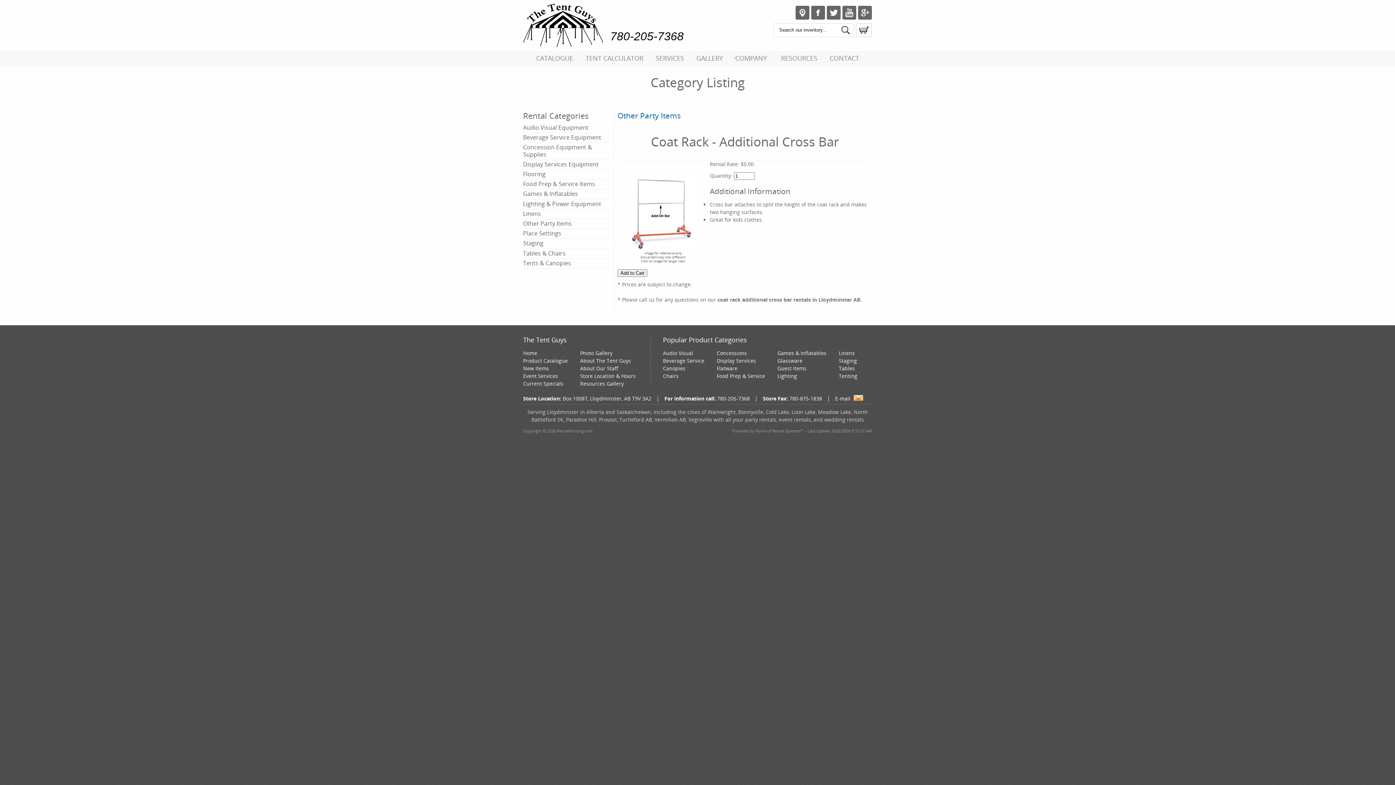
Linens (532, 214)
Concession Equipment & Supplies (557, 150)
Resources (799, 58)
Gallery (709, 58)
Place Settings (542, 233)
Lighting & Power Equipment (562, 204)
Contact (844, 58)
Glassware (789, 360)
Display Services (736, 360)
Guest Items (791, 368)
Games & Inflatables (550, 194)
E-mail (842, 398)
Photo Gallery (596, 353)
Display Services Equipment (561, 164)
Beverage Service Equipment (562, 137)
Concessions (732, 353)
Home (530, 353)
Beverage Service (683, 360)
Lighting (787, 376)
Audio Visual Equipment (556, 128)
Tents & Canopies (547, 263)
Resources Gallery (602, 383)
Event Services (540, 376)
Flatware (727, 368)
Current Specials (543, 383)
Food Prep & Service (741, 376)
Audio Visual (678, 353)
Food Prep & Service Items (559, 184)
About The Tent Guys (605, 360)
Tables (847, 368)
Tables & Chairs (544, 253)
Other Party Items (547, 224)
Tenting (848, 376)
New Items (536, 368)
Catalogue (554, 58)
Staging (533, 243)
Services (670, 58)
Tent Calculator (614, 58)
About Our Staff (599, 368)
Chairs (671, 376)
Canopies (674, 368)
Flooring (534, 174)
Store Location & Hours (608, 376)
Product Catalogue (545, 360)
